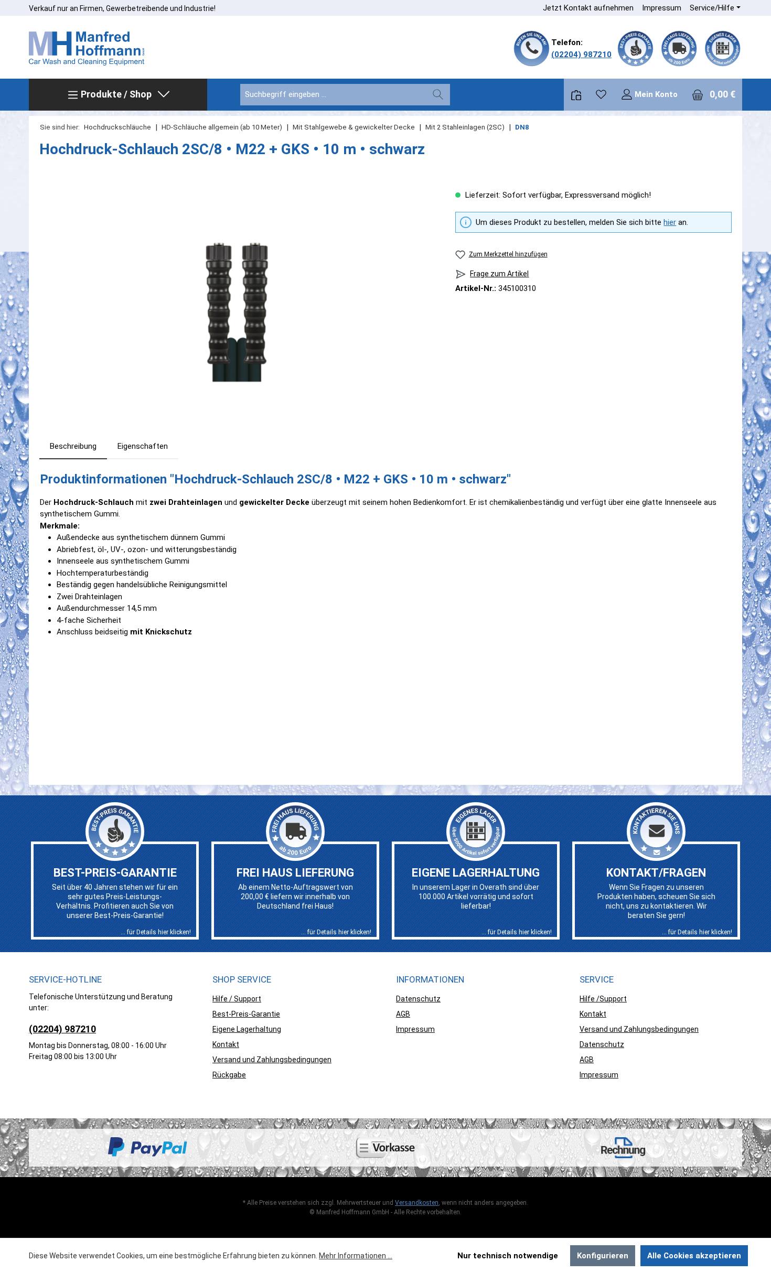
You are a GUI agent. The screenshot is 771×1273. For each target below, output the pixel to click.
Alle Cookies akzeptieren (694, 1255)
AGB (403, 1014)
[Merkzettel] (601, 94)
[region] (237, 302)
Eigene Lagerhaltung (246, 1029)
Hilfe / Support (236, 999)
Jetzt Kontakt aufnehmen (588, 8)
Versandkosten (416, 1202)
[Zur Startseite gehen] (86, 48)
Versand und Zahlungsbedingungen (271, 1059)
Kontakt (225, 1044)
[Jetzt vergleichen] (576, 95)
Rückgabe (229, 1075)
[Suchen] (438, 94)
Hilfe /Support (603, 999)
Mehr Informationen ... (355, 1256)
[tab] (73, 446)
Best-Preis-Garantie (246, 1014)
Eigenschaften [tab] (142, 446)
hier (669, 222)
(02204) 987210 (581, 54)
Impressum (661, 8)
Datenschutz (418, 999)
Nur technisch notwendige (507, 1255)
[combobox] (333, 94)
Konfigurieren (602, 1255)
